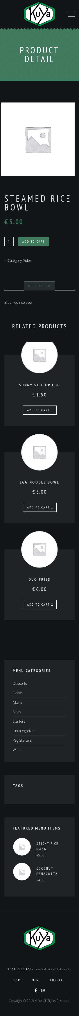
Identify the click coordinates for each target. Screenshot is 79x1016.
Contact (58, 980)
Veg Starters (22, 740)
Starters (19, 721)
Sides (27, 260)
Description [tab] (39, 286)
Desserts (20, 683)
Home (18, 980)
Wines (17, 749)
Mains (17, 702)
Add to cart (33, 242)
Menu (36, 980)
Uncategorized (24, 730)
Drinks (18, 692)
